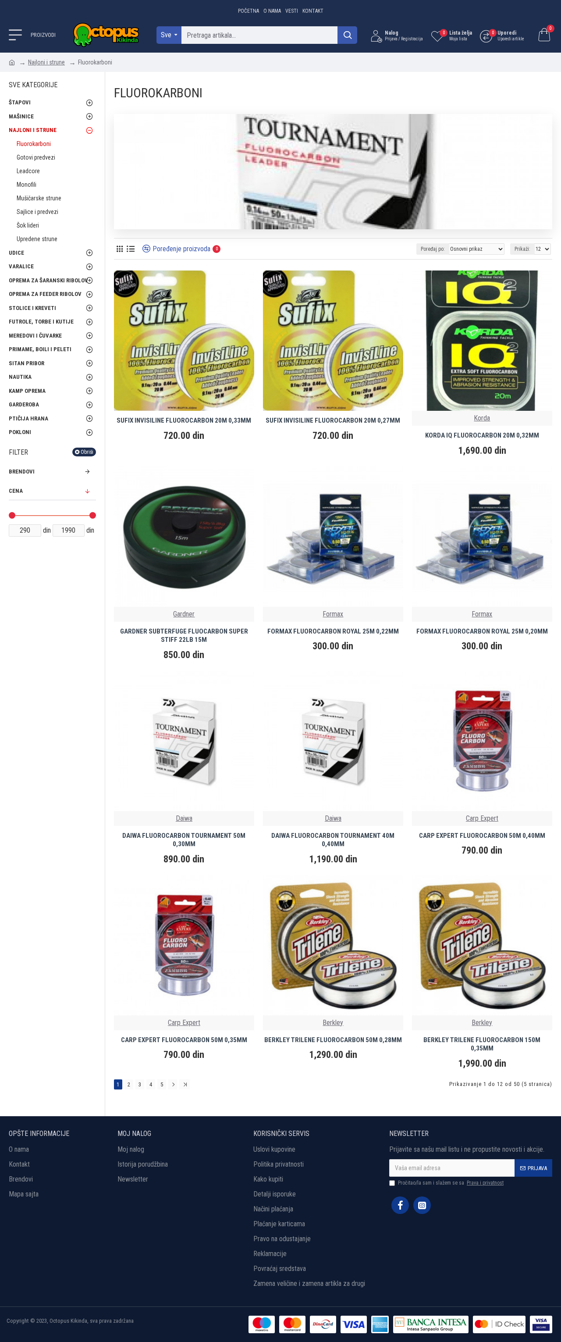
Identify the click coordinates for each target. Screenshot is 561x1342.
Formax (333, 614)
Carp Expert (482, 818)
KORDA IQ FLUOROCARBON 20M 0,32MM (482, 435)
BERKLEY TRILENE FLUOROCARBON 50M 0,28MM (333, 1040)
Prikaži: (522, 249)
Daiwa (184, 818)
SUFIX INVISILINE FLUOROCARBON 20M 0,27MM (333, 420)
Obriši (87, 452)
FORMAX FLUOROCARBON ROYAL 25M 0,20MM (482, 631)
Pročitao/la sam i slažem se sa (451, 1183)
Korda (482, 418)
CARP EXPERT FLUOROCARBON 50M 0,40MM (482, 836)
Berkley (333, 1022)
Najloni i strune (46, 62)
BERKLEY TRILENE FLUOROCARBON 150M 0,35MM (481, 1044)
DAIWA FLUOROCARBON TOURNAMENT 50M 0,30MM (183, 840)
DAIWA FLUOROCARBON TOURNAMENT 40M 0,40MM (332, 840)
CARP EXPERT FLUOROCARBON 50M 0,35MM (184, 1040)
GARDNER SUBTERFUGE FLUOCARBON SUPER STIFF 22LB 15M (184, 635)
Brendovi (22, 471)
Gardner (184, 614)
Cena (16, 491)
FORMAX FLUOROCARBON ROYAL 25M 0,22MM (333, 631)
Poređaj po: (433, 249)
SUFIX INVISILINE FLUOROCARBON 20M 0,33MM (184, 420)
